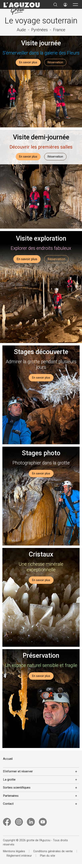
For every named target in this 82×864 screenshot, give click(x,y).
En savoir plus (28, 62)
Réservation (55, 62)
